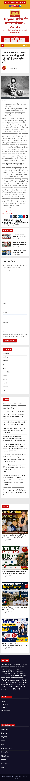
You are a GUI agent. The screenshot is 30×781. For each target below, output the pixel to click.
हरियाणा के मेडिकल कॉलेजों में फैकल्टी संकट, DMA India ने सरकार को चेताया (14, 608)
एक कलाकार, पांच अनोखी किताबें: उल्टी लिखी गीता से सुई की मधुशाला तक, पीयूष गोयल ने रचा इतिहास (14, 406)
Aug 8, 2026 (7, 648)
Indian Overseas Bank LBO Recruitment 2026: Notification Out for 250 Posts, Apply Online (14, 430)
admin (15, 540)
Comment (6, 271)
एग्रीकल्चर (6, 354)
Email (5, 313)
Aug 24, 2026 (7, 540)
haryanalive (7, 41)
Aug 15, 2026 (7, 576)
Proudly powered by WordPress (10, 776)
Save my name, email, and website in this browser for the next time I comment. (15, 335)
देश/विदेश (5, 357)
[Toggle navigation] (23, 45)
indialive (17, 39)
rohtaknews (14, 41)
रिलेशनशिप (6, 376)
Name (5, 303)
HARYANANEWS (21, 41)
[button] (27, 45)
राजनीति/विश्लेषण (8, 372)
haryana (22, 39)
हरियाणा (5, 387)
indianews (7, 39)
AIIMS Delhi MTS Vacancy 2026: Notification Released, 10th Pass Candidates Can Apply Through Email (14, 438)
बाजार (4, 368)
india (12, 39)
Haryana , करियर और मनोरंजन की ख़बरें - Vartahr (15, 23)
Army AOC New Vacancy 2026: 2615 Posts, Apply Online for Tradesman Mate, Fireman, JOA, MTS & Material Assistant (14, 574)
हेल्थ (4, 390)
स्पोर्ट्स (5, 383)
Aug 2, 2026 (16, 246)
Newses (25, 776)
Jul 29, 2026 (16, 254)
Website (5, 322)
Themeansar (15, 778)
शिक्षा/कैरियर (6, 379)
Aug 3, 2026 (16, 238)
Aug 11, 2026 (7, 612)
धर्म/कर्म (5, 361)
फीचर (4, 365)
